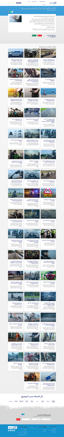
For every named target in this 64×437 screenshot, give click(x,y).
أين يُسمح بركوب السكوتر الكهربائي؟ (33, 303)
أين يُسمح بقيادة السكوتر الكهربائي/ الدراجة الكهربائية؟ (16, 261)
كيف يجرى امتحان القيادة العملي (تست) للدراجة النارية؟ (16, 241)
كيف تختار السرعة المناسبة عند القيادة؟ (49, 181)
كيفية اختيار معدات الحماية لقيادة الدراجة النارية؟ (16, 221)
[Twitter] (19, 2)
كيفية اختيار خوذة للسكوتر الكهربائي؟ (49, 282)
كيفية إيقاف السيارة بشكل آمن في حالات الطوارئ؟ (16, 60)
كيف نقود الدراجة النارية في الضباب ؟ (49, 221)
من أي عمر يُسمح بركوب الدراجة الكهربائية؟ (49, 100)
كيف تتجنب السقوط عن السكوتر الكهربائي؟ (33, 344)
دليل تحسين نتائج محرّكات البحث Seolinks (22, 433)
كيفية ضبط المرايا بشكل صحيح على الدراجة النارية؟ (16, 181)
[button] (12, 12)
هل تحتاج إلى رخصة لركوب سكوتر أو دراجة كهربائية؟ (32, 100)
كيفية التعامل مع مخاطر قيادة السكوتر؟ (49, 344)
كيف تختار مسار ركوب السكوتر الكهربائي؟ (15, 324)
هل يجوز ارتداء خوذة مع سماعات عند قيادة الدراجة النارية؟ (49, 262)
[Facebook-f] (14, 430)
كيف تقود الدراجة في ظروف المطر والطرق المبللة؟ (16, 200)
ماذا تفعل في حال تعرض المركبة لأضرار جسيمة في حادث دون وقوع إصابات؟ (33, 60)
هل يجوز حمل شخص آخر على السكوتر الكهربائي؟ (32, 282)
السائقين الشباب (26, 401)
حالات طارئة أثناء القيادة (21, 401)
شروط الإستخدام (24, 431)
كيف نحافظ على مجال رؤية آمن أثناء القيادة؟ (32, 181)
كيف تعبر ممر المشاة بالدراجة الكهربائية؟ (32, 119)
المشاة (37, 401)
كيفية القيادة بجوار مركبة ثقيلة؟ (33, 384)
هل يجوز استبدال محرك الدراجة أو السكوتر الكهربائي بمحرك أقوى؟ (32, 80)
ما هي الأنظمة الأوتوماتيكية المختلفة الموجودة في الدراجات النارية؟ (32, 262)
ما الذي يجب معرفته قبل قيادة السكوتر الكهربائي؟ (33, 324)
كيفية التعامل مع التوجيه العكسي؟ (49, 200)
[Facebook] (20, 2)
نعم (34, 35)
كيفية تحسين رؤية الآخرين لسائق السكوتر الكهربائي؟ (16, 344)
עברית (29, 1)
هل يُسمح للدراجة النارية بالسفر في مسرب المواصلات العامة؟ (32, 200)
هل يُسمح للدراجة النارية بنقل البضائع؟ (48, 241)
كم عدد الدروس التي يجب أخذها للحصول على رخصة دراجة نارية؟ (49, 141)
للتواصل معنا (34, 1)
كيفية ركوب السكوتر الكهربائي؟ (17, 364)
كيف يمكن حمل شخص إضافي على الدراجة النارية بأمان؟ (16, 162)
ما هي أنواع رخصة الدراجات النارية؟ (16, 140)
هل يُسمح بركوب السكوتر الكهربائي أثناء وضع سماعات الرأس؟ (16, 283)
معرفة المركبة (32, 401)
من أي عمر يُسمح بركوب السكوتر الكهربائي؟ (17, 303)
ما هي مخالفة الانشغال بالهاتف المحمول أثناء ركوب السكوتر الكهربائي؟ (49, 304)
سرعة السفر (11, 401)
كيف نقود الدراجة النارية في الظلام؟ (32, 221)
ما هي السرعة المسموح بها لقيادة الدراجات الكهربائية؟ (16, 100)
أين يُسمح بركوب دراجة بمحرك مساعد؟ (17, 120)
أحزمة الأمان (49, 7)
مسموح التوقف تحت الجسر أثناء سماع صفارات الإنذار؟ (49, 60)
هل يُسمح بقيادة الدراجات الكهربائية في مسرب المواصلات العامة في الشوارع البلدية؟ (48, 120)
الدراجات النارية (16, 401)
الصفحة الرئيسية (54, 7)
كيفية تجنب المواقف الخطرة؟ (33, 161)
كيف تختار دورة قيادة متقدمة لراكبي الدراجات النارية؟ (48, 161)
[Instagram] (10, 430)
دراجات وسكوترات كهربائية (53, 401)
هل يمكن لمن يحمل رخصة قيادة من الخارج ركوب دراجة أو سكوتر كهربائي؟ (49, 384)
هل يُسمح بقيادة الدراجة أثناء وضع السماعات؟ (16, 80)
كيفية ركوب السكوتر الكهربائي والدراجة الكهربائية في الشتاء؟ (48, 325)
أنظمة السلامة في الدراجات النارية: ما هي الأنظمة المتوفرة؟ (32, 241)
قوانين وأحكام (42, 401)
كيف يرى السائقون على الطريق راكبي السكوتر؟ (33, 364)
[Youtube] (18, 2)
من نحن (44, 4)
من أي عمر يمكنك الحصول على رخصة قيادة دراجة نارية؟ (32, 140)
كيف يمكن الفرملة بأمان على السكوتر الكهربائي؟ (49, 364)
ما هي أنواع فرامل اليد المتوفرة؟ (50, 80)
